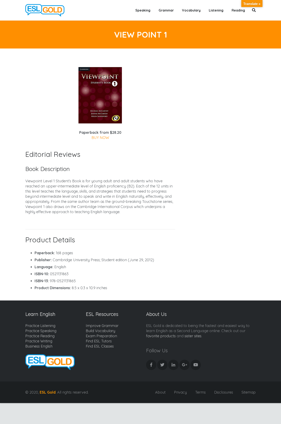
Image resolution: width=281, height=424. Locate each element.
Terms (200, 392)
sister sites (193, 336)
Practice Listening (40, 325)
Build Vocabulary (100, 330)
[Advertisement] (221, 85)
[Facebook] (151, 365)
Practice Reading (40, 336)
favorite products (161, 336)
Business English (38, 346)
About (160, 392)
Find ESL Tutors (99, 341)
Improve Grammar (102, 325)
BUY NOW (100, 137)
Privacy (180, 392)
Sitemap (249, 392)
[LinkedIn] (173, 365)
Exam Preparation (101, 336)
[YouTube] (195, 365)
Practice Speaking (40, 330)
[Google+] (184, 365)
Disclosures (223, 392)
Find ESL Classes (100, 346)
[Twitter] (162, 365)
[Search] (254, 10)
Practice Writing (38, 341)
